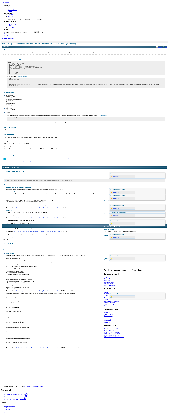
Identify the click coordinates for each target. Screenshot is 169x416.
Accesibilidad (11, 23)
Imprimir (160, 47)
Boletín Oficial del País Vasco (112, 329)
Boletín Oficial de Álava (111, 330)
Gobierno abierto (109, 304)
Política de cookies (13, 26)
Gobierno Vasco (12, 10)
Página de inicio (12, 6)
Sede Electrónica (12, 27)
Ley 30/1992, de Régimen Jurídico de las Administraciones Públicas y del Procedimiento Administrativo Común (37, 207)
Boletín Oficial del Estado (111, 335)
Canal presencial (116, 176)
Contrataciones (108, 316)
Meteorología (108, 319)
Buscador (10, 16)
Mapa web (11, 18)
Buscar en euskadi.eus (14, 19)
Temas (9, 8)
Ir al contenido (5, 2)
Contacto (10, 14)
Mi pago (106, 317)
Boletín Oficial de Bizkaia (111, 332)
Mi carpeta (7, 35)
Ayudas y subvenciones (7, 38)
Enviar (166, 47)
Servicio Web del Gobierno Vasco (33, 386)
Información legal (13, 24)
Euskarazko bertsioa (9, 406)
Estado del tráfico (109, 320)
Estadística (107, 322)
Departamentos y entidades (111, 301)
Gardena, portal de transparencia (113, 306)
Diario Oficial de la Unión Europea (114, 337)
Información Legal (109, 283)
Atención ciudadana (109, 302)
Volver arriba (7, 409)
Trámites (10, 11)
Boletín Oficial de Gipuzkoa (112, 333)
